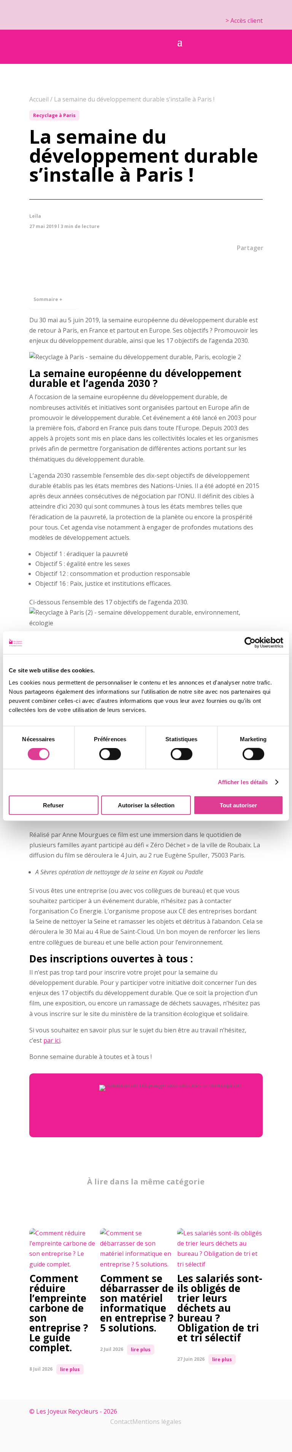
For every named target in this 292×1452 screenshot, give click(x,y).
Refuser (53, 805)
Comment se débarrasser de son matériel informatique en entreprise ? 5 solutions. (137, 1303)
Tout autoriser (238, 805)
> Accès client (244, 20)
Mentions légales (156, 1421)
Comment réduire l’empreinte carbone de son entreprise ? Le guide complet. (58, 1312)
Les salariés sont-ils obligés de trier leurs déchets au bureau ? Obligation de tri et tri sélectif (219, 1307)
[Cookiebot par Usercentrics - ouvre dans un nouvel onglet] (250, 642)
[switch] (110, 754)
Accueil (39, 99)
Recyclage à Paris (54, 115)
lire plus (70, 1369)
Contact (121, 1421)
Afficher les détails (243, 782)
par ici (51, 1040)
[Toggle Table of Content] (68, 294)
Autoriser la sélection (146, 805)
